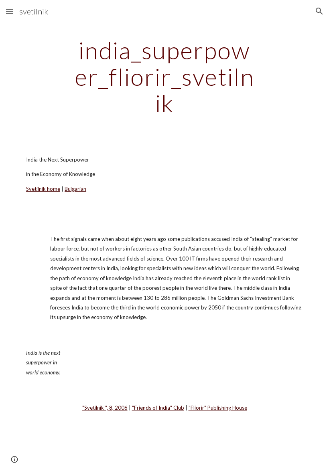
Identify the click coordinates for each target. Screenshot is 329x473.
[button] (9, 11)
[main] (164, 76)
